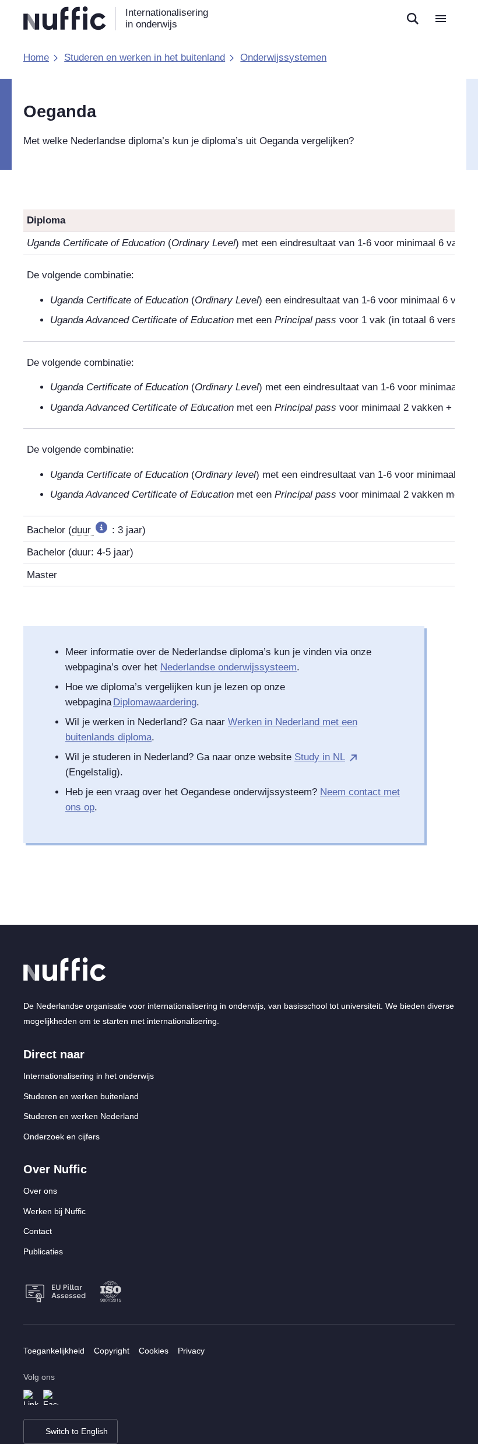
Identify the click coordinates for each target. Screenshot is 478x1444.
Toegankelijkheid (54, 1350)
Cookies (153, 1350)
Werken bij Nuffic (54, 1211)
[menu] (441, 19)
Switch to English (76, 1431)
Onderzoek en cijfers (61, 1136)
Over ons (40, 1190)
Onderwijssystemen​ (283, 57)
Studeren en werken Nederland (81, 1116)
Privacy (191, 1350)
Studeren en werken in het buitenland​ (144, 57)
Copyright (111, 1350)
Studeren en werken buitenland (81, 1096)
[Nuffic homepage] (64, 18)
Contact (37, 1231)
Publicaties (43, 1251)
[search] (413, 19)
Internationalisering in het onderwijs (88, 1076)
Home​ (36, 57)
